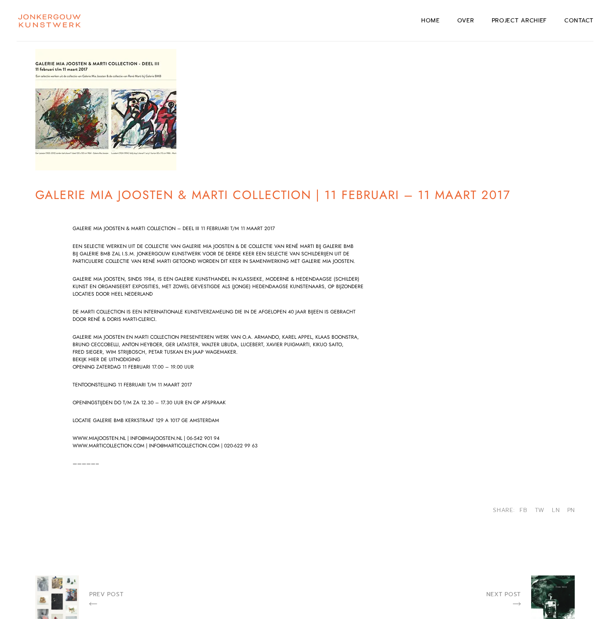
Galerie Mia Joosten (98, 279)
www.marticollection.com (108, 445)
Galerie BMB (108, 420)
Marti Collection (103, 312)
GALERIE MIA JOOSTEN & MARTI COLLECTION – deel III (137, 228)
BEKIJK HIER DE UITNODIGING (106, 359)
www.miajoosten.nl (99, 438)
